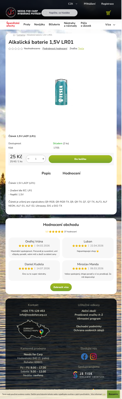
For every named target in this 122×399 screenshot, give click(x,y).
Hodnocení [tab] (71, 173)
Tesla (81, 48)
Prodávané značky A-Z (89, 315)
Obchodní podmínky (88, 326)
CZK (71, 4)
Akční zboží (89, 311)
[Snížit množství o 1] (28, 159)
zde (104, 394)
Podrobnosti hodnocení (55, 48)
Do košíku (80, 159)
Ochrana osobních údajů (89, 330)
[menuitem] (13, 24)
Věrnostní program (89, 318)
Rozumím (113, 394)
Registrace (107, 4)
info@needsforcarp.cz (33, 315)
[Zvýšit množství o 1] (43, 159)
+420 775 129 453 (33, 311)
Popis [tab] (46, 173)
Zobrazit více (61, 287)
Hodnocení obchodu (61, 224)
